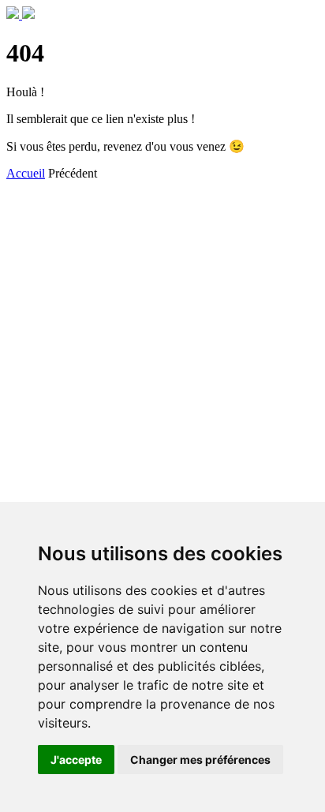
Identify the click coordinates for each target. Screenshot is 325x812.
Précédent (72, 173)
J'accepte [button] (76, 759)
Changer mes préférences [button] (200, 759)
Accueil (25, 173)
